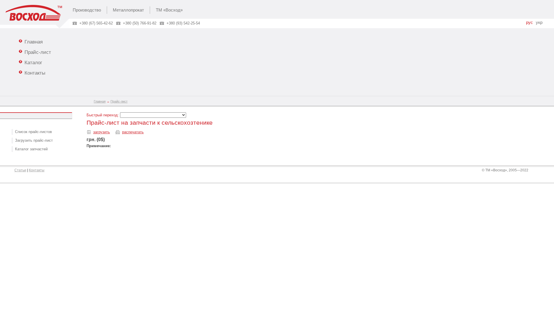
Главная (34, 42)
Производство (87, 10)
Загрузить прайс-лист (34, 140)
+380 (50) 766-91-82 (139, 23)
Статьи (20, 170)
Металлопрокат (128, 10)
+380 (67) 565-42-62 (96, 23)
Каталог (33, 62)
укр (539, 22)
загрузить (101, 132)
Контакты (35, 73)
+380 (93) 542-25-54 (183, 23)
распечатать (133, 132)
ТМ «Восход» (169, 10)
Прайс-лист (38, 52)
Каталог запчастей (31, 149)
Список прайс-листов (33, 132)
